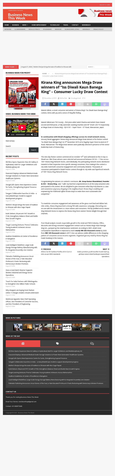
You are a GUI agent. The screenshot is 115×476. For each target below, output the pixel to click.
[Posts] (23, 343)
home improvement (39, 25)
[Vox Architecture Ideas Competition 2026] (76, 327)
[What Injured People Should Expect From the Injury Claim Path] (47, 327)
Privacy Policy (98, 29)
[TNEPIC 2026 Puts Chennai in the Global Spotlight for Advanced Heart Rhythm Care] (57, 327)
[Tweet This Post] (54, 104)
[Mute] (32, 134)
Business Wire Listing (72, 29)
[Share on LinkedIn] (62, 104)
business (15, 25)
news (24, 25)
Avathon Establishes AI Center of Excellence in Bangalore (28, 376)
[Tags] (57, 343)
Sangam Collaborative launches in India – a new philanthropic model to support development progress (21, 195)
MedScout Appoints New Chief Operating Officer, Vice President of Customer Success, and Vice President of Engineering (22, 301)
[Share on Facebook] (45, 104)
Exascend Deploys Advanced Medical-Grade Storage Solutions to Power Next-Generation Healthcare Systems (22, 175)
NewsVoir (58, 29)
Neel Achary (10, 141)
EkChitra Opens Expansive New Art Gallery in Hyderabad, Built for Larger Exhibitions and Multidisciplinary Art (22, 164)
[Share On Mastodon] (105, 104)
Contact (75, 25)
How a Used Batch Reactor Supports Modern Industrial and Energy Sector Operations (19, 272)
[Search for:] (98, 67)
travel (65, 25)
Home (7, 25)
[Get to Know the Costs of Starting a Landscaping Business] (27, 327)
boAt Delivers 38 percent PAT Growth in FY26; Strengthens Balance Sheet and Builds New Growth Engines (22, 216)
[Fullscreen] (35, 134)
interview (8, 29)
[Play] (9, 134)
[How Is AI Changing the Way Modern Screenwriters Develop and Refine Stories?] (37, 327)
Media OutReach (34, 29)
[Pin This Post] (71, 104)
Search (8, 146)
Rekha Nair (63, 98)
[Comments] (92, 343)
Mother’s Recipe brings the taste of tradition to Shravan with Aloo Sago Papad (35, 365)
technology (55, 25)
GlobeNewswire (19, 29)
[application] (22, 127)
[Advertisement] (57, 48)
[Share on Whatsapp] (96, 104)
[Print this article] (88, 104)
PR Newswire (47, 29)
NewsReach (86, 25)
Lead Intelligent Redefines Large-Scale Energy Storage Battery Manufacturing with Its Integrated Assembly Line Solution (21, 247)
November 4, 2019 (50, 98)
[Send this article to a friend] (79, 104)
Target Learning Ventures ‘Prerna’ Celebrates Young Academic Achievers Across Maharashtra (22, 227)
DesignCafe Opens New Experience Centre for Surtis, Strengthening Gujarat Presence (38, 358)
